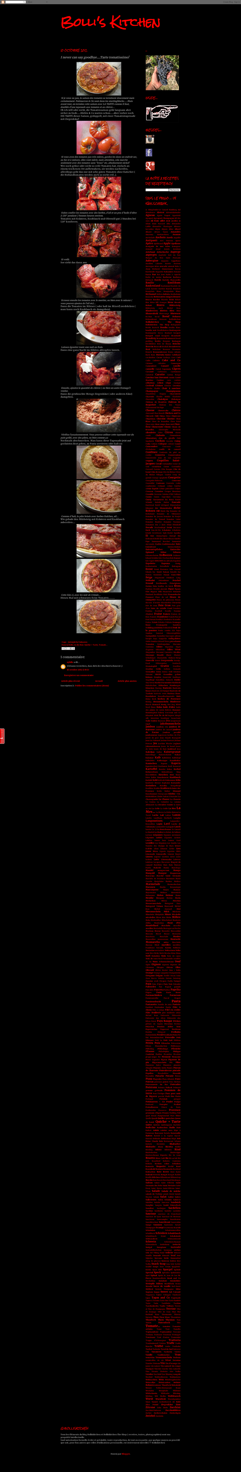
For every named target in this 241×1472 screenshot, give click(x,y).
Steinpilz (150, 1283)
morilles (149, 928)
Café (178, 357)
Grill (170, 672)
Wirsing (176, 1393)
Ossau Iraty (175, 976)
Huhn (159, 707)
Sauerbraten (175, 1219)
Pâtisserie (176, 1015)
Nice (152, 953)
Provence (174, 1110)
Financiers (167, 592)
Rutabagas (176, 1180)
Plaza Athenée (168, 1079)
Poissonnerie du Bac (157, 1084)
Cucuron (158, 494)
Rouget (164, 1175)
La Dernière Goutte (164, 805)
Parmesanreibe (152, 998)
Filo (160, 592)
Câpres (176, 368)
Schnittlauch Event (156, 1236)
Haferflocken (151, 685)
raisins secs (166, 1130)
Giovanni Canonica (164, 652)
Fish (165, 594)
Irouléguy (165, 718)
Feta (155, 586)
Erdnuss (176, 555)
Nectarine (150, 950)
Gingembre (150, 652)
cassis (171, 377)
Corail (159, 463)
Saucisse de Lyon (153, 1217)
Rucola (149, 1180)
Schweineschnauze (172, 1242)
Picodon (176, 1054)
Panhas (167, 990)
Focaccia (176, 603)
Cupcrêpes (166, 497)
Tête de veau (164, 1312)
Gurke (177, 680)
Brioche (176, 343)
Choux (167, 427)
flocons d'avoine (153, 603)
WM (156, 1396)
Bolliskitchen (174, 319)
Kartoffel (151, 768)
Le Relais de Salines (172, 832)
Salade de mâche (171, 1191)
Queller (161, 1118)
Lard (167, 823)
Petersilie (170, 1037)
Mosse (166, 934)
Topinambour (152, 1332)
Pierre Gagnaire (153, 1060)
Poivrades (175, 1084)
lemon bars (160, 840)
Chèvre (176, 410)
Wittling (149, 1396)
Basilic (150, 282)
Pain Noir (168, 984)
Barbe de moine (153, 277)
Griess (165, 672)
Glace (168, 655)
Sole (172, 1264)
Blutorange (164, 314)
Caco (173, 357)
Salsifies (149, 1202)
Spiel (148, 1275)
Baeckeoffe (150, 272)
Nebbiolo (176, 948)
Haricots (167, 688)
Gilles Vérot (173, 649)
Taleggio (167, 1295)
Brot (148, 349)
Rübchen (156, 1177)
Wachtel (149, 1377)
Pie (159, 1057)
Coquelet (176, 458)
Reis (161, 1141)
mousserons (163, 939)
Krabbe (157, 788)
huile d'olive (169, 707)
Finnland (149, 594)
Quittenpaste (166, 1125)
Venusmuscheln (164, 1357)
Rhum (160, 1147)
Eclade (148, 533)
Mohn (168, 917)
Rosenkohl (150, 1169)
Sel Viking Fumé (157, 1253)
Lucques (157, 862)
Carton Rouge (173, 375)
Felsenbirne (164, 580)
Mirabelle (176, 914)
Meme (177, 895)
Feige (149, 577)
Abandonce (150, 213)
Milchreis (176, 912)
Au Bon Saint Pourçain (167, 258)
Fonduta (176, 608)
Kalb (158, 757)
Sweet (164, 1291)
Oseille (166, 976)
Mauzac (176, 890)
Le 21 (154, 829)
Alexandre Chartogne (162, 226)
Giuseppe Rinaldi (154, 655)
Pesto (175, 1035)
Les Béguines (161, 843)
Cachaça (166, 357)
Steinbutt (163, 1281)
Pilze (178, 1062)
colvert (171, 444)
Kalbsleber (150, 761)
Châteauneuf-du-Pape (155, 408)
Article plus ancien (127, 681)
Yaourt (155, 1402)
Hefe (178, 696)
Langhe (177, 818)
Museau (149, 945)
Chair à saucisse (171, 388)
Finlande (176, 592)
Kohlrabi (161, 780)
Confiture (151, 452)
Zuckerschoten (160, 1413)
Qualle (148, 1118)
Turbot (149, 1349)
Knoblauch (175, 777)
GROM (158, 674)
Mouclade (164, 937)
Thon (156, 1317)
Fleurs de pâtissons (165, 600)
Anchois (161, 237)
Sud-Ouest (176, 1286)
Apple (167, 243)
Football (158, 611)
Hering (148, 702)
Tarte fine (164, 1301)
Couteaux (160, 483)
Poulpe (177, 1102)
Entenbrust (151, 547)
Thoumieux (175, 1317)
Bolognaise (175, 325)
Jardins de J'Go (173, 735)
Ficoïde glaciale (160, 589)
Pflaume (150, 1051)
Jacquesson (175, 721)
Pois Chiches (175, 1082)
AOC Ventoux (166, 241)
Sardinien (159, 1211)
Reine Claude (152, 1141)
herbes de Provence (169, 699)
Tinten (148, 1323)
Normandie (168, 959)
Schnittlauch (174, 1233)
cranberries (151, 486)
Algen (157, 229)
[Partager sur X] (68, 648)
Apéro (149, 243)
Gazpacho (163, 639)
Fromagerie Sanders (168, 625)
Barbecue (167, 277)
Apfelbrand (158, 244)
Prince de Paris (171, 1107)
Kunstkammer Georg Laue (157, 794)
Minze (168, 914)
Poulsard (149, 1104)
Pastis (168, 1007)
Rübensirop (175, 1177)
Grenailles (150, 672)
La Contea (150, 802)
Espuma (165, 563)
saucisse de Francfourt (169, 1214)
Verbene (176, 1357)
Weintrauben (164, 1382)
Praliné (177, 1104)
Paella (170, 981)
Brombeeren (174, 347)
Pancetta (158, 989)
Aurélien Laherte (154, 264)
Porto (177, 1096)
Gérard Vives (163, 641)
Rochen (158, 1164)
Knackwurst (162, 777)
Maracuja (150, 876)
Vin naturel (166, 1366)
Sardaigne (161, 1208)
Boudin (164, 327)
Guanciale (167, 677)
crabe (178, 483)
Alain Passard (158, 224)
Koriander (175, 783)
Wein (161, 1379)
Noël (148, 956)
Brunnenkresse (160, 352)
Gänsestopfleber (173, 633)
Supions (149, 1292)
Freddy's (159, 620)
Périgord (161, 1032)
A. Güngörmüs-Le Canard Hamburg (161, 210)
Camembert (151, 366)
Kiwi (172, 775)
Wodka (163, 1396)
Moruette (166, 931)
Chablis (157, 388)
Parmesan (175, 995)
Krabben (164, 788)
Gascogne (169, 636)
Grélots (167, 669)
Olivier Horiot (161, 970)
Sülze (178, 1289)
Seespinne (161, 1247)
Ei (147, 535)
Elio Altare (164, 539)
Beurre (176, 296)
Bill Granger (161, 302)
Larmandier (161, 827)
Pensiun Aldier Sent (168, 1027)
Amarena (149, 235)
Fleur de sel (161, 597)
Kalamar (150, 758)
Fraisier (153, 617)
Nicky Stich (159, 953)
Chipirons (175, 416)
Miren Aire (160, 917)
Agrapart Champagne (164, 218)
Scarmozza (168, 1228)
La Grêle (156, 808)
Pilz (170, 1062)
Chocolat (161, 418)
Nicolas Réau (169, 953)
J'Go (168, 720)
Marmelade (153, 884)
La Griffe (164, 809)
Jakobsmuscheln (170, 723)
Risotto (150, 1158)
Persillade (167, 1035)
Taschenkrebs (152, 1306)
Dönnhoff (176, 525)
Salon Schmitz (165, 1200)
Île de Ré (163, 715)
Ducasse (176, 528)
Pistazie (170, 1076)
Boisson (163, 319)
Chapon (162, 394)
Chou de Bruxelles (160, 421)
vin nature (155, 1366)
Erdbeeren (165, 555)
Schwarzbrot (151, 1239)
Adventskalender (173, 213)
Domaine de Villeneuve (168, 514)
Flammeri (150, 597)
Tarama (156, 1301)
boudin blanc (174, 328)
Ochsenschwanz (166, 962)
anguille (176, 238)
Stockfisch (169, 1284)
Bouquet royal (153, 336)
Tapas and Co (161, 1297)
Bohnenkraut (151, 319)
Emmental (176, 541)
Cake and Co (171, 360)
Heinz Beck (151, 699)
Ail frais (155, 221)
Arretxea (176, 249)
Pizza (149, 1078)
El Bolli (156, 539)
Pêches (176, 1021)
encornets (150, 544)
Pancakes (150, 990)
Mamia (166, 868)
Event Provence (161, 569)
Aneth (170, 237)
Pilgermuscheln (159, 1062)
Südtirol (149, 1289)
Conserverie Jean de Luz (158, 458)
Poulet (169, 1101)
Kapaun (164, 764)
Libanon (163, 849)
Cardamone (175, 372)
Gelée (148, 641)
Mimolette (150, 914)
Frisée (154, 622)
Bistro (160, 305)
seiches (177, 1250)
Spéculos (166, 1273)
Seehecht (176, 1244)
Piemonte (176, 1057)
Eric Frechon (164, 558)
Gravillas (176, 666)
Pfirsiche (175, 1048)
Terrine (171, 1308)
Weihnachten (151, 1380)
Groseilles (167, 674)
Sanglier (149, 1205)
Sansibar (150, 1208)
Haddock (176, 683)
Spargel (168, 1269)
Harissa (170, 693)
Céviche (149, 388)
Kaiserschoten (165, 755)
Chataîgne (162, 399)
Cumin (149, 497)
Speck (157, 1272)
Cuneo (156, 497)
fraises (166, 614)
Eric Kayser (175, 558)
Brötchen (157, 349)
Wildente (176, 1391)
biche (171, 300)
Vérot (168, 1360)
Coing (177, 441)
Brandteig (151, 338)
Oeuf (177, 961)
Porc (167, 1093)
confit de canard (169, 449)
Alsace (148, 232)
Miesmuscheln (153, 911)
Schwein (151, 1241)
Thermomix (167, 1314)
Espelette (150, 563)
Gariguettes (151, 636)
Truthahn (176, 1346)
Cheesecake (163, 411)
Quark (154, 1118)
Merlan (170, 898)
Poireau (150, 1081)
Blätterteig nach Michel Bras (163, 308)
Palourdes (151, 986)
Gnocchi (150, 660)
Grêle (158, 669)
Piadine (159, 1054)
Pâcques (163, 981)
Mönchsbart (167, 920)
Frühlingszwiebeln (154, 628)
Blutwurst (175, 313)
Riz (166, 1158)
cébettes (150, 383)
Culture (177, 494)
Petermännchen (156, 1038)
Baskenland (153, 285)
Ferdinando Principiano (168, 583)
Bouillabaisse (163, 330)
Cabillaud (176, 355)
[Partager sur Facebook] (70, 648)
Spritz (160, 1275)
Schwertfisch (151, 1245)
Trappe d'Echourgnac (156, 1340)
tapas (148, 1298)
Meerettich (175, 893)
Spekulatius (175, 1273)
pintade (176, 1070)
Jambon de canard (164, 730)
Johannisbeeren (153, 746)
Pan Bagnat (165, 987)
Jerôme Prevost (167, 741)
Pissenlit (176, 1073)
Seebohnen (164, 1245)
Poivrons (151, 1087)
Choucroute (157, 427)
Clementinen (175, 435)
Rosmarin (168, 1169)
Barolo (157, 280)
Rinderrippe (175, 1153)
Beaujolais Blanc (153, 291)
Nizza (178, 953)
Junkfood (172, 749)
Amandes (175, 232)
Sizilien (173, 1261)
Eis (179, 536)
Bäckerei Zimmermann (162, 269)
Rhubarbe (151, 1146)
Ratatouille (175, 1133)
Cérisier (167, 386)
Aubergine (152, 260)
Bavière (162, 289)
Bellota (160, 294)
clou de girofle (167, 438)
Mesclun (176, 901)
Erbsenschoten (152, 555)
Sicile (166, 1258)
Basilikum (174, 282)
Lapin (159, 824)
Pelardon (150, 1027)
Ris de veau (174, 1155)
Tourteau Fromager (171, 1335)
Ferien (149, 586)
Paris (159, 992)
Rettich (149, 1144)
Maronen (150, 887)
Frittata (168, 622)
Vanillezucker (163, 1355)
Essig (178, 563)
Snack (155, 1263)
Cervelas (176, 386)
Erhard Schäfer (152, 558)
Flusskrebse (166, 603)
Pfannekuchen (161, 1046)
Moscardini (175, 931)
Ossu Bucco (151, 978)
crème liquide (152, 489)
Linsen (149, 856)
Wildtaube (165, 1393)
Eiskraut (149, 539)
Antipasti (151, 240)
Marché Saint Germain (168, 876)
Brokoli (165, 347)
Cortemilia (176, 467)
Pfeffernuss (175, 1046)
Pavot (153, 1021)
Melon (160, 895)
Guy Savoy (150, 683)
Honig (164, 704)
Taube (162, 1306)
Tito (178, 1323)
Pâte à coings (158, 1010)
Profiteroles (151, 1110)
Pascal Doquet (172, 998)
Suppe (157, 1292)
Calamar (149, 363)
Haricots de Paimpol (160, 691)
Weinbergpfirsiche (172, 1380)
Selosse (177, 1253)
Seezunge (168, 1250)
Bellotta (166, 294)
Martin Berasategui (170, 887)
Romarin (150, 1166)
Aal (179, 210)
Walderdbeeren (161, 1377)
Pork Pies (169, 1096)
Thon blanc (164, 1317)
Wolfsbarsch (174, 1396)
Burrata (160, 354)
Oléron (169, 967)
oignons (165, 965)
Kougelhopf (175, 786)
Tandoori (176, 1295)
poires (165, 1082)
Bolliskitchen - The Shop (163, 322)
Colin (148, 444)
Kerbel (177, 769)
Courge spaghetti (159, 478)
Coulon (168, 475)
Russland (167, 1180)
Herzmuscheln (160, 701)
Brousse (166, 349)
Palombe (176, 984)
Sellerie (169, 1252)
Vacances (156, 1351)
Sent (178, 1256)
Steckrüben (150, 1281)
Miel (178, 909)
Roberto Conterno (171, 1161)
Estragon (176, 566)
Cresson (149, 491)
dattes (166, 502)
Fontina (149, 611)
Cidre (160, 433)
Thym (161, 1320)
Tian (178, 1320)
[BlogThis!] (65, 648)
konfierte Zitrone (153, 783)
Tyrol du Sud (167, 1349)
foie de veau (151, 606)
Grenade (176, 669)
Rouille (149, 1177)
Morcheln (165, 926)
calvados (162, 363)
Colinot (154, 444)
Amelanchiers (163, 235)
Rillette (158, 1150)
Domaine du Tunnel (155, 519)
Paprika (175, 989)
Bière (152, 302)
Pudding (173, 1113)
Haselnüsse (151, 696)
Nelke (177, 950)
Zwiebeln (159, 1416)
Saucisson (150, 1219)
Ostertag (176, 978)
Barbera (176, 277)
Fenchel (176, 580)
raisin (156, 1130)
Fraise (158, 613)
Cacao (159, 357)
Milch (166, 911)
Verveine (176, 1360)
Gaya (155, 639)
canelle (176, 366)
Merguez (160, 898)
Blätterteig (174, 305)
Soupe (155, 1267)
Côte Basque (166, 469)
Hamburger (175, 685)
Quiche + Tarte (91, 645)
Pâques (149, 993)
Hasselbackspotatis (166, 696)
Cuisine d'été (167, 494)
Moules (176, 936)
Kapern (175, 763)
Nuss (155, 961)
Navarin (159, 948)
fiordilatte (158, 594)
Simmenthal (175, 1258)
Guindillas (160, 680)
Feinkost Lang (173, 578)
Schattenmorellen (172, 1230)
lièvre (155, 851)
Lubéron (149, 862)
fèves (177, 585)
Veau (177, 1354)
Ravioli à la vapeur (163, 1136)
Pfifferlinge (162, 1049)
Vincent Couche (161, 1369)
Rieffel (177, 1147)
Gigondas (169, 647)
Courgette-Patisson (154, 481)
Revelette (161, 1144)
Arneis (167, 249)
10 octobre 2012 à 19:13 (78, 669)
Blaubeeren (152, 310)
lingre (177, 854)
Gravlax (149, 669)
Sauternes (168, 1225)
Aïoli (168, 221)
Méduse (163, 893)
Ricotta (169, 1146)
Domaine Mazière (154, 522)
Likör (178, 851)
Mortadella (158, 928)
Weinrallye (150, 1382)
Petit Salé (168, 1040)
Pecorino (168, 1024)
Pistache (159, 1076)
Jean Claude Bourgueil (170, 738)
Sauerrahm (175, 1222)
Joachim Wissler (165, 744)
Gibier (159, 646)
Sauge (148, 1225)
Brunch (149, 352)
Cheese (150, 410)
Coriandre (167, 464)
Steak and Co (174, 1278)
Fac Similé (157, 572)
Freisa (148, 622)
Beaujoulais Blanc (172, 291)
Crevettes (159, 491)
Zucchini (175, 1407)
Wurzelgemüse (174, 1399)
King (178, 772)
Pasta (176, 1001)
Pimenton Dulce (153, 1065)
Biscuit (177, 302)
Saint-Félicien (168, 1188)
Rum (155, 1180)
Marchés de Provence (155, 879)
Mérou (164, 901)
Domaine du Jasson (154, 517)
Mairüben (158, 865)
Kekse (169, 769)
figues (177, 589)
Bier (147, 302)
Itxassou (161, 721)
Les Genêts (172, 843)
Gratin (165, 665)
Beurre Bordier (153, 300)
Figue (171, 589)
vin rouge (176, 1366)
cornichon (156, 467)
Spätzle (177, 1270)
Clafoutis (160, 435)
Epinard (150, 552)
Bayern (169, 289)
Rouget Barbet (174, 1175)
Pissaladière (163, 1073)
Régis (174, 1139)
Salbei (170, 1197)
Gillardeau (160, 650)
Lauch (177, 826)
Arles (167, 246)
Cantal (158, 369)
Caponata (166, 369)
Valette (177, 1352)
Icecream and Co (173, 713)
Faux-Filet (175, 575)
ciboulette (151, 432)
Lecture (149, 835)
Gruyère (157, 677)
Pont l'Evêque (159, 1094)
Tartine (176, 1303)
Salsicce (176, 1200)
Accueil (99, 681)
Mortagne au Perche (171, 928)
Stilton (159, 1283)
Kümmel (176, 791)
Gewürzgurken (163, 644)
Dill (158, 511)
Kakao (177, 755)
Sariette (168, 1211)
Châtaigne (175, 399)
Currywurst (158, 500)
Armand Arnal (153, 249)
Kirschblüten (151, 775)
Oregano (150, 975)
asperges (151, 254)
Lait (162, 815)
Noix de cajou (173, 956)
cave (169, 380)
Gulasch (169, 680)
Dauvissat (150, 505)
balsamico (168, 272)
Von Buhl (157, 1374)
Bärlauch (149, 280)
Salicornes (151, 1199)
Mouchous (150, 937)
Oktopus (160, 967)
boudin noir (151, 330)
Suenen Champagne (164, 1289)
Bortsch (155, 328)
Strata (177, 1284)
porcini (161, 1096)
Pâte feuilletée (153, 1012)
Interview (155, 718)
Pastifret (149, 1007)
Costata (157, 469)
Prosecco (162, 1110)
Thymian (170, 1320)
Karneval (176, 766)
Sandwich (175, 1202)
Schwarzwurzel (174, 1239)
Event (149, 569)
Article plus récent (70, 681)
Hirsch (148, 705)
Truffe (170, 1343)
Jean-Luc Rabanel (153, 741)
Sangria (158, 1205)
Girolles (176, 652)
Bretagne (176, 341)
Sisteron (165, 1261)
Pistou (177, 1076)
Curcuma (176, 497)
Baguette (159, 272)
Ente (178, 544)
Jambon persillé (171, 732)
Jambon (150, 726)
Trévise (162, 1343)
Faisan (166, 572)
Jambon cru (162, 727)
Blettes (163, 310)
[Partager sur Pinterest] (73, 648)
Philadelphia (164, 1051)
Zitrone (150, 1407)
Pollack (169, 1087)
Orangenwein (174, 973)
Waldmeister (175, 1377)
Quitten (156, 1125)
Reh (178, 1138)
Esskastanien (151, 566)
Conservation (174, 455)
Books (148, 328)
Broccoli (158, 347)
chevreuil (150, 413)
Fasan (166, 575)
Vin (162, 1363)
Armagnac (176, 246)
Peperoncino (151, 1029)
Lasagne (170, 827)
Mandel (149, 870)
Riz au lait (173, 1158)
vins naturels (175, 1369)
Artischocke (163, 252)
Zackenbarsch (165, 1402)
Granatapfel (151, 666)
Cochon (160, 440)
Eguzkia (177, 533)
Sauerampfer (162, 1219)
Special (149, 1272)
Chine (168, 416)
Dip (167, 511)
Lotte (156, 859)
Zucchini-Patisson (153, 1410)
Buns (153, 355)
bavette (154, 289)
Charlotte (176, 397)
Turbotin (156, 1349)
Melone (169, 895)
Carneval (149, 375)
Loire (178, 857)
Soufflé (148, 1267)
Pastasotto (151, 1004)
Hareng (158, 688)
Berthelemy (175, 294)
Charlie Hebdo (163, 397)
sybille (70, 662)
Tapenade (175, 1298)
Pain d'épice (157, 984)
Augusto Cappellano (171, 261)
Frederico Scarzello (172, 620)
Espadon (176, 561)
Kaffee (159, 752)
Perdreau (176, 1029)
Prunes (165, 1113)
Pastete (176, 1004)
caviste (177, 380)
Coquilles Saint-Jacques (163, 462)
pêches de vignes (154, 1024)
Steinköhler (175, 1281)
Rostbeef (176, 1169)
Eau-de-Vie (156, 530)
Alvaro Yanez (161, 232)
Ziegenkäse (167, 1404)
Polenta (161, 1088)
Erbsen (176, 552)
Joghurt (176, 743)
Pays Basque (164, 1020)
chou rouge (160, 424)
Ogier (148, 965)
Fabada (148, 572)
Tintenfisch (164, 1322)
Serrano (158, 1258)
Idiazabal (149, 715)
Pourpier (164, 1104)
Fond (169, 608)
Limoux (171, 854)
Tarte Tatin (152, 1303)
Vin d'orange (171, 1363)
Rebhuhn (156, 1139)
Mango (176, 870)
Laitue (168, 815)
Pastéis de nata (165, 1004)
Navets (168, 948)
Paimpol (177, 981)
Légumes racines (172, 838)
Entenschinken (174, 547)
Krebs (159, 791)
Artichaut (150, 252)
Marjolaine (158, 881)
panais (177, 987)
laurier (148, 829)
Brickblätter (151, 344)
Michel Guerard (163, 909)
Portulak (163, 1099)
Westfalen (150, 1391)
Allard (177, 229)
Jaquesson (162, 735)
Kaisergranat (172, 751)
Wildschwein (151, 1393)
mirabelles (150, 917)
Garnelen (161, 636)
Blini (178, 311)
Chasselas (150, 399)
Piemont (166, 1057)
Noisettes (155, 956)
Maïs (171, 865)
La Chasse (164, 799)
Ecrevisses (157, 533)
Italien (154, 721)
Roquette (161, 1166)
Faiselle (173, 572)
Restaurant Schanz (172, 1141)
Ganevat (159, 633)
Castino (160, 380)
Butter (168, 355)
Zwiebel (150, 1415)
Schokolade (175, 1236)
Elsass (171, 539)
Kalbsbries (166, 758)
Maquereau (175, 873)
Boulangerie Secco (154, 333)
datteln (158, 502)
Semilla (149, 1256)
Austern (177, 264)
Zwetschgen (175, 1413)
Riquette (163, 1155)
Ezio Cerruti (175, 569)
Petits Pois (153, 1043)
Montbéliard (152, 925)
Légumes (158, 835)
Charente (150, 397)
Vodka (177, 1371)
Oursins (149, 981)
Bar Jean (161, 275)
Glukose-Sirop (174, 658)
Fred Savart (151, 620)
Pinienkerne (165, 1070)
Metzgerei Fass (173, 903)
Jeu (155, 743)
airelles (174, 221)
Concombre (152, 446)
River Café (160, 1158)
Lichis (171, 849)
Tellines (170, 1306)
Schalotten (150, 1230)
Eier (152, 536)
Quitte (149, 1125)
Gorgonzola (167, 660)
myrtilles (166, 945)
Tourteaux (150, 1337)
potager (177, 1099)
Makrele (157, 868)
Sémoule (165, 1256)
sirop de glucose (153, 1261)
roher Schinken (172, 1164)
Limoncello (161, 854)
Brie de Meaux (164, 344)
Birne (170, 302)
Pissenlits (150, 1076)
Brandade (175, 336)
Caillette (156, 361)
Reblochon (166, 1138)
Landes (149, 818)
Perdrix (149, 1032)
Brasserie (161, 338)
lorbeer (149, 860)
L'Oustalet (173, 797)
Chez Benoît (159, 413)
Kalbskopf (176, 758)
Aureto (168, 264)
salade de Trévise (154, 1194)
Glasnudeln (162, 658)
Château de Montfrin (156, 402)
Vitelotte (164, 1371)
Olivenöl (150, 970)
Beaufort (176, 289)
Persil (160, 1035)
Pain (148, 983)
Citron (169, 432)
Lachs (155, 815)
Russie (160, 1180)
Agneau (150, 215)
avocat (171, 266)
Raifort (148, 1130)
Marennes (170, 879)
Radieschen (162, 1127)
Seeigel (149, 1247)
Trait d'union (163, 1337)
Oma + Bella (174, 970)
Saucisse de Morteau (171, 1217)
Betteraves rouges (163, 296)
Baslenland (166, 286)
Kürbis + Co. (174, 794)
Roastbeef (156, 1161)
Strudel (149, 1286)
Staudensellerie (159, 1278)
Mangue (162, 873)
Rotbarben (150, 1172)
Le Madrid (150, 832)
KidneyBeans (167, 772)
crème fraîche (173, 486)
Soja (168, 1264)
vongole (176, 1374)
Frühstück (167, 628)
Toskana (149, 1335)
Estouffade (164, 566)
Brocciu (149, 346)
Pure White (175, 1116)
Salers (177, 1197)
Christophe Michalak (170, 430)
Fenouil (149, 583)
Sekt (147, 1253)
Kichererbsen (152, 772)
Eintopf (173, 536)
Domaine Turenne (172, 522)
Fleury (177, 600)
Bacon (177, 269)
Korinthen (151, 785)
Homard (156, 704)
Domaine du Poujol (172, 517)
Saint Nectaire (169, 1185)
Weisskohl (175, 1385)
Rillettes (168, 1150)
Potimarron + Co (155, 1101)
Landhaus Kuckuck (163, 818)
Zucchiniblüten (172, 1410)
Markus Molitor (173, 881)
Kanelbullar (175, 760)
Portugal (149, 1099)
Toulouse (158, 1335)
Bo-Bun (149, 317)
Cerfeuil (150, 385)
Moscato (149, 934)
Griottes (176, 672)
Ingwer (171, 715)
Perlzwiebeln (151, 1035)
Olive (177, 967)
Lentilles (150, 843)
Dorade (149, 527)
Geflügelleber (174, 639)
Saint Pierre (156, 1188)
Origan (159, 975)
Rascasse (159, 1133)
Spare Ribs (157, 1270)
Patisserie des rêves (155, 1018)
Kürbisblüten (151, 797)
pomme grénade (154, 1090)
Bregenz (166, 341)
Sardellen (174, 1208)
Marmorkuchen (173, 884)
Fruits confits (164, 631)
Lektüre (149, 840)
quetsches (169, 1118)
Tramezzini (175, 1337)
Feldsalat (150, 580)
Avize (157, 266)
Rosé (178, 1166)
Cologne (162, 444)
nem (147, 953)
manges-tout (163, 870)
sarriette (176, 1211)
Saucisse (151, 1213)
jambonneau (151, 735)
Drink (169, 527)
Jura (178, 749)
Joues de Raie (160, 749)
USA (147, 1352)
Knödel (149, 780)
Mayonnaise (151, 893)
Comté (177, 444)
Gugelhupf (150, 680)
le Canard (176, 829)
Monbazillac (156, 920)
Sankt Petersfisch (171, 1205)
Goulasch (176, 663)
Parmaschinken (154, 995)
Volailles (149, 1374)
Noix (163, 956)
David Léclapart (162, 505)
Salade (156, 1191)
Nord (160, 959)
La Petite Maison (171, 812)
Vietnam (156, 1363)
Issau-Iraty (175, 718)
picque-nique (151, 1057)
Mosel (158, 934)
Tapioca (149, 1301)
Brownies (176, 349)
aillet (162, 221)
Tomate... (103, 645)
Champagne (152, 391)
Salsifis (157, 1202)
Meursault (168, 906)
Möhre (176, 917)
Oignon (156, 964)
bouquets (165, 336)
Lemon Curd (174, 840)
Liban (156, 849)
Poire (177, 1079)
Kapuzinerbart (152, 766)
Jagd (148, 724)
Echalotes (166, 530)
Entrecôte (175, 549)
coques (149, 460)
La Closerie (175, 799)
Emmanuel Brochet (161, 541)
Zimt (178, 1404)
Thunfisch (151, 1320)
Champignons (173, 391)
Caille (148, 361)
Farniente (158, 575)
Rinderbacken (151, 1153)
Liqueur (157, 857)
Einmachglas (161, 536)
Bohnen (176, 316)
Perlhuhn (175, 1032)
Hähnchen (163, 685)
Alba (168, 224)
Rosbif (170, 1166)
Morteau (149, 931)
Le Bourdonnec (164, 829)
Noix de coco (152, 959)
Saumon (157, 1224)
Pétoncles (165, 1043)
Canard (164, 366)
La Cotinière (163, 802)
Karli (170, 766)
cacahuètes (150, 357)
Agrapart (149, 218)
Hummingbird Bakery (155, 713)
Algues (165, 229)
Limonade (150, 854)
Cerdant (177, 383)
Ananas (176, 234)
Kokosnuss (170, 780)
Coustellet (150, 483)
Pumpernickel (163, 1116)
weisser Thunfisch (162, 1385)
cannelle (150, 369)
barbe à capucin (173, 275)
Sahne (157, 1183)
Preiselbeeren (152, 1107)
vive (171, 1371)
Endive (158, 544)
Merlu (177, 898)
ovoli (156, 981)
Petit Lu (158, 1040)
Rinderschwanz (152, 1155)
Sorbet (177, 1264)
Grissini (149, 674)
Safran (149, 1182)
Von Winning (167, 1374)
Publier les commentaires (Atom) (92, 685)
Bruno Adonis (174, 352)
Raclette (176, 1125)
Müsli (157, 945)
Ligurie (163, 851)
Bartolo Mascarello (171, 280)
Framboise (162, 617)
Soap (163, 1263)
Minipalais (159, 914)
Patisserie (165, 1015)
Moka (148, 920)
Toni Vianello (172, 1329)
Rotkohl (149, 1175)
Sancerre (165, 1202)
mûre (166, 942)
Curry (148, 499)
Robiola (149, 1164)
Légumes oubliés (154, 838)
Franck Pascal (174, 617)
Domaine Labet (173, 519)
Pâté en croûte (172, 1010)
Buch (148, 355)
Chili (157, 416)
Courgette (174, 477)
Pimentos (167, 1065)
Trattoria (174, 1340)
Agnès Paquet (163, 215)
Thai (174, 1312)
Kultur (167, 791)
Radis (172, 1127)
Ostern (169, 978)
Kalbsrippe (162, 760)
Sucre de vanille (162, 1286)
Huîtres (168, 710)
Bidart (177, 300)
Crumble (149, 494)
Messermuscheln (153, 903)
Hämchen (150, 688)
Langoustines (154, 820)
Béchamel (151, 294)
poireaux (158, 1082)
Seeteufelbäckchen (154, 1250)
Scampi (160, 1227)
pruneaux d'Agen (154, 1113)
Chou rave (150, 424)
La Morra (160, 812)
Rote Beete (163, 1172)
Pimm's (170, 1068)
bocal (157, 317)
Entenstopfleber (154, 549)
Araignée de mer (155, 246)
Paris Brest (173, 992)
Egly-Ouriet (168, 533)
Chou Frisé (175, 421)
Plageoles (157, 1079)
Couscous (176, 480)
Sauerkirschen (152, 1222)
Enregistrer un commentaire (79, 675)
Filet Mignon (151, 592)
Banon (148, 275)
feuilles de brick (165, 586)
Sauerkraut (164, 1222)
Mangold (150, 873)
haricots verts (160, 694)
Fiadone (149, 589)
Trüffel (158, 1346)
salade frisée (168, 1194)
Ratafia (167, 1133)
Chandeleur (151, 394)
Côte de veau (156, 472)
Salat (163, 1196)
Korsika (163, 786)
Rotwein (156, 1175)
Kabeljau (150, 752)
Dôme (169, 525)
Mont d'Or (173, 923)
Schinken (161, 1233)
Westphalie (163, 1391)
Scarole (177, 1228)
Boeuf (165, 316)
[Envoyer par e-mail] (63, 648)
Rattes (149, 1135)
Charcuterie (175, 394)
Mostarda (176, 934)
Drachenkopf (160, 528)
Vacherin (168, 1352)
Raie (178, 1127)
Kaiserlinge (150, 755)
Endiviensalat (168, 544)
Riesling (149, 1150)
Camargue (175, 363)
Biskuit (149, 305)
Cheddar (176, 408)
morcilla (176, 926)
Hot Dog (171, 705)
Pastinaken (159, 1007)
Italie (148, 721)
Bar (154, 274)
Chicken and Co (172, 413)
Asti (169, 255)
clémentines (151, 438)
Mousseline (151, 939)
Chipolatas (150, 419)
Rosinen (159, 1169)
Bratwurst (170, 338)
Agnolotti (176, 215)
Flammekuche (174, 594)
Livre (172, 857)
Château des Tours (169, 405)
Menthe (150, 898)
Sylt (170, 1292)
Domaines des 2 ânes (156, 525)
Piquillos (149, 1073)
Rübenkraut (165, 1177)
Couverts (170, 483)
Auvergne (150, 266)
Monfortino (159, 923)
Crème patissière (166, 489)
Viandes (149, 1363)
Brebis (158, 341)
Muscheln (176, 942)
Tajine (159, 1295)
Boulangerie (174, 330)
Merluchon (151, 901)
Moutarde (175, 939)
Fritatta (161, 622)
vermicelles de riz (154, 1360)
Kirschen (163, 774)
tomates (166, 1326)
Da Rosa (169, 500)
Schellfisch (150, 1233)
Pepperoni (164, 1029)
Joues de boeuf (168, 746)
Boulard (168, 333)
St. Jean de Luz (170, 1275)
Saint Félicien (167, 1183)
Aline (171, 229)
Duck (148, 530)
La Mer (172, 808)
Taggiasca (150, 1295)
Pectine (177, 1024)
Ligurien (170, 851)
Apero (177, 241)
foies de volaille (158, 608)
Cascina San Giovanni (157, 377)
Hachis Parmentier (163, 683)
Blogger (126, 1454)
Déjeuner (149, 508)
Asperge (175, 251)
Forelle (168, 611)
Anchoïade (150, 238)
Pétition (177, 1040)
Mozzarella (153, 942)
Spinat (153, 1275)
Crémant (161, 486)
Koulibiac (150, 788)
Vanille (149, 1355)
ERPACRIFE (159, 561)
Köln (178, 780)
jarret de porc (152, 738)
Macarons (165, 862)
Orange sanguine (161, 973)
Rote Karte (176, 1172)
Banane (177, 272)
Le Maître (159, 832)
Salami (156, 1197)
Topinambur (166, 1332)
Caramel (149, 372)
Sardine (149, 1211)
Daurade (176, 502)
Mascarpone (152, 889)
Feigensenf (159, 578)
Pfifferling (150, 1049)
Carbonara (162, 372)
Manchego (176, 868)
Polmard (176, 1088)
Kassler (162, 769)
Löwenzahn (166, 859)
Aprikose (175, 243)
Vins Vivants (152, 1371)
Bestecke (149, 297)
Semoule (157, 1255)
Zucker (148, 1413)
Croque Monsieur (172, 491)
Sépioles (149, 1258)
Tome (159, 1329)
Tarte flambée (174, 1301)
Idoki (156, 715)
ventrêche (150, 1357)
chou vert (169, 424)
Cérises (159, 385)
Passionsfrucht (153, 1001)
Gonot (157, 661)
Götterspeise (161, 663)
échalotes (176, 530)
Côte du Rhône (169, 472)
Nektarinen (170, 950)
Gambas (149, 633)
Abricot (160, 212)
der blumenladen (163, 508)
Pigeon (164, 1060)
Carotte (160, 374)
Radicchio (150, 1127)
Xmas (148, 1402)
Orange (149, 972)
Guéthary (176, 677)
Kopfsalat (166, 783)
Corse (166, 467)
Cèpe (168, 383)
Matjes (166, 890)
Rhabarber (175, 1144)
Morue (158, 931)
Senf (173, 1255)
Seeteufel (175, 1247)
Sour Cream (165, 1267)
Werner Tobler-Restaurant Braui (163, 1388)
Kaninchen (151, 763)
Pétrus (148, 1046)
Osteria (161, 978)
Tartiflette (166, 1303)
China (162, 416)
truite (167, 1346)
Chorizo (171, 418)
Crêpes (177, 489)
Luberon (176, 860)
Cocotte (169, 441)
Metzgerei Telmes (154, 906)
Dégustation (175, 505)
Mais (165, 865)
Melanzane (150, 895)
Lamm (176, 814)
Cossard (149, 469)
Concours (166, 447)
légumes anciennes (172, 835)
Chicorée (150, 416)
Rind (177, 1149)
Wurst (149, 1398)
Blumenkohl (152, 313)
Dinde (163, 511)
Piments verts (159, 1068)
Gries (158, 672)
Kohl (155, 780)
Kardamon (162, 766)
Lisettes (165, 857)
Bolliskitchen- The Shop (157, 325)
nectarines (159, 950)
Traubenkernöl (152, 1343)
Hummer (176, 710)
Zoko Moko (162, 1408)
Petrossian (175, 1043)
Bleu (172, 310)
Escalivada (168, 561)
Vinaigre (150, 1369)
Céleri (160, 383)
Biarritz (164, 300)
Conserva (160, 455)
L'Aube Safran (163, 797)
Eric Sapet (150, 561)
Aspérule (162, 255)
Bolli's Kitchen (111, 22)
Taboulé (176, 1292)
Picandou (168, 1054)
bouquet (176, 333)
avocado (163, 266)
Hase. (177, 693)
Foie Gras (164, 605)
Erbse (163, 552)
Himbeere (175, 701)
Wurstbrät (161, 1399)
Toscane (176, 1332)
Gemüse (154, 641)
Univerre (176, 1349)
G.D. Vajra (176, 631)
